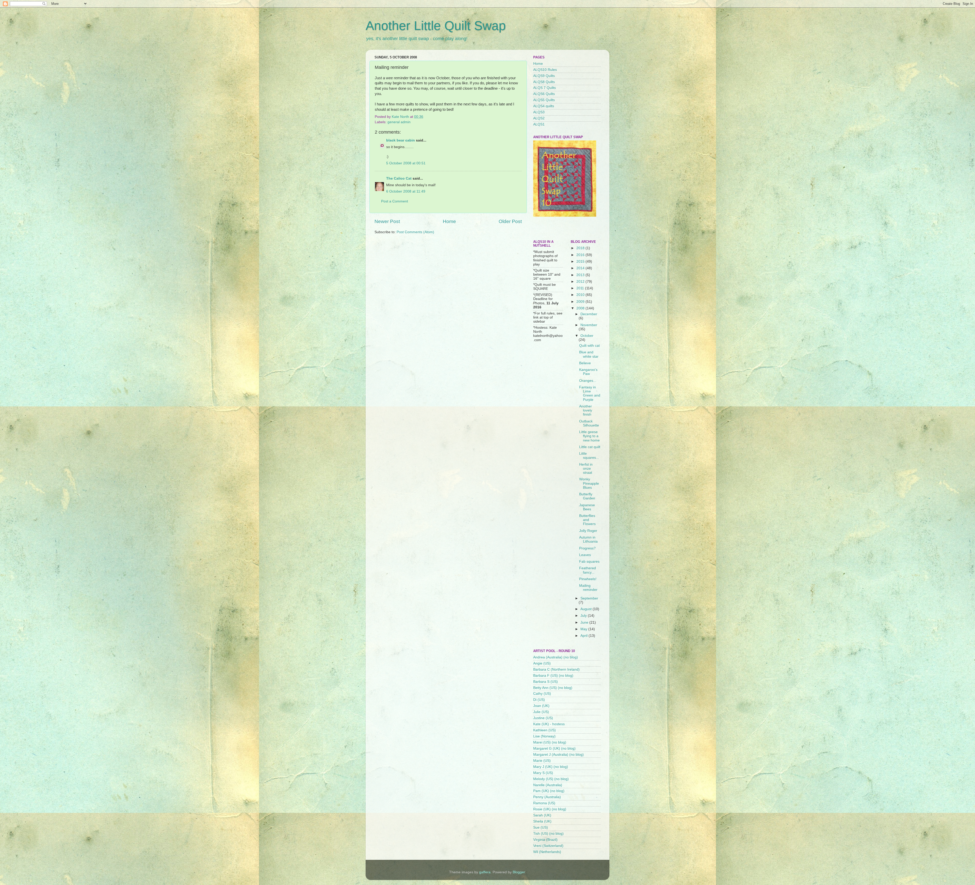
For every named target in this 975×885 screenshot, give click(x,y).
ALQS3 (539, 112)
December (588, 314)
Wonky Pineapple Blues (589, 483)
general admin (399, 122)
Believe (585, 363)
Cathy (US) (542, 694)
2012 (581, 281)
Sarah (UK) (542, 815)
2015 (581, 261)
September (589, 598)
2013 (581, 275)
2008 (581, 308)
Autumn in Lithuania (588, 539)
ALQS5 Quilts (544, 100)
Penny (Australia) (547, 797)
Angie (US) (542, 663)
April (584, 636)
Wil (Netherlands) (547, 852)
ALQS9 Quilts (544, 76)
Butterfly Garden (587, 496)
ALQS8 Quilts (544, 82)
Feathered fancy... (587, 570)
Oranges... (587, 381)
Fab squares (589, 561)
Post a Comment (394, 201)
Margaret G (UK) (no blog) (554, 748)
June (584, 622)
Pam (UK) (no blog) (548, 791)
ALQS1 (539, 124)
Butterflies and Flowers (587, 520)
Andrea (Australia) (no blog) (555, 657)
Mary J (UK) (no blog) (550, 767)
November (588, 325)
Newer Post (387, 221)
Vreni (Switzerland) (548, 846)
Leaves (585, 555)
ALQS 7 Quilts (544, 88)
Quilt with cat (589, 345)
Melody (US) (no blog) (551, 779)
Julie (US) (541, 712)
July (584, 616)
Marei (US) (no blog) (549, 742)
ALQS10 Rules (545, 70)
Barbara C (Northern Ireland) (556, 669)
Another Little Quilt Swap (436, 26)
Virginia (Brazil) (545, 840)
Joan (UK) (541, 706)
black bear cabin (400, 140)
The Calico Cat (399, 178)
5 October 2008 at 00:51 (406, 163)
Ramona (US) (544, 803)
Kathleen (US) (544, 730)
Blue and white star (588, 354)
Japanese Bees (587, 507)
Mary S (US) (543, 773)
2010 (581, 295)
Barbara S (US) (545, 682)
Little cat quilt (589, 447)
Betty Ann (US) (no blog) (552, 688)
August (586, 609)
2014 (581, 268)
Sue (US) (540, 827)
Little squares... (589, 456)
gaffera (485, 872)
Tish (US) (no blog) (548, 833)
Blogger (519, 872)
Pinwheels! (587, 579)
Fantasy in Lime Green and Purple (589, 393)
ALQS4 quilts (543, 106)
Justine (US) (543, 718)
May (584, 629)
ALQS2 (539, 118)
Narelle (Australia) (547, 785)
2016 (581, 255)
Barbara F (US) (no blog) (553, 675)
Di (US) (539, 700)
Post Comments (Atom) (415, 232)
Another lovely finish (585, 410)
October (586, 336)
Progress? (587, 548)
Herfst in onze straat (586, 469)
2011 (580, 288)
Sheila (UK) (542, 821)
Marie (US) (542, 761)
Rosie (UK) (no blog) (549, 809)
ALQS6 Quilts (544, 94)
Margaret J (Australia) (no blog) (558, 754)
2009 (581, 302)
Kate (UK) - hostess (549, 724)
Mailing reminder (588, 588)
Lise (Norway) (544, 736)
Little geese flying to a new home (589, 436)
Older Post (510, 221)
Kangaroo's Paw (588, 372)
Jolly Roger (588, 531)
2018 (581, 248)
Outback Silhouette (589, 423)
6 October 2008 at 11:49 (405, 191)
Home (449, 221)
